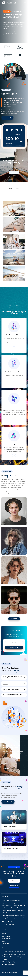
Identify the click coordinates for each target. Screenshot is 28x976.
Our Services (6, 936)
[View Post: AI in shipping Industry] (14, 817)
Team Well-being (7, 938)
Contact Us (5, 943)
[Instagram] (5, 922)
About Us (4, 933)
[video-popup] (14, 149)
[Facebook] (3, 922)
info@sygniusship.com (11, 962)
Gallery (4, 941)
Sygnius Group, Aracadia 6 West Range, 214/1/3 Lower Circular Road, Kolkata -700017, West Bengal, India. (14, 955)
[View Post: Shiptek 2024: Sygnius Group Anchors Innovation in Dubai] (14, 839)
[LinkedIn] (8, 922)
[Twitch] (11, 922)
